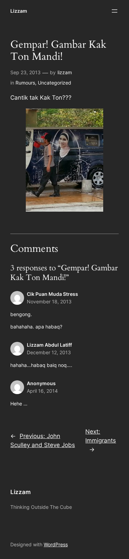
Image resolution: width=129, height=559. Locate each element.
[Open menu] (114, 11)
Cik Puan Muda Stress (52, 294)
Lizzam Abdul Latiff (49, 345)
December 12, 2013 (49, 352)
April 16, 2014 (42, 391)
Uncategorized (54, 83)
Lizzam (18, 11)
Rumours (25, 83)
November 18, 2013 (49, 301)
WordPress (56, 544)
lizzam (64, 72)
